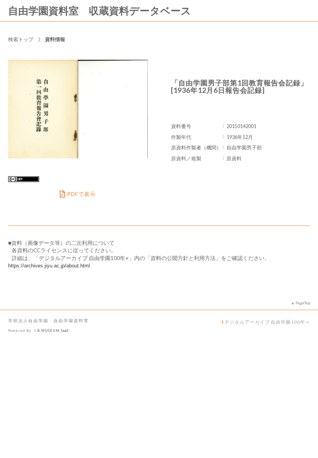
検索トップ (20, 39)
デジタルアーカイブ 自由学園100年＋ (267, 321)
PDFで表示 (81, 194)
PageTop (303, 302)
